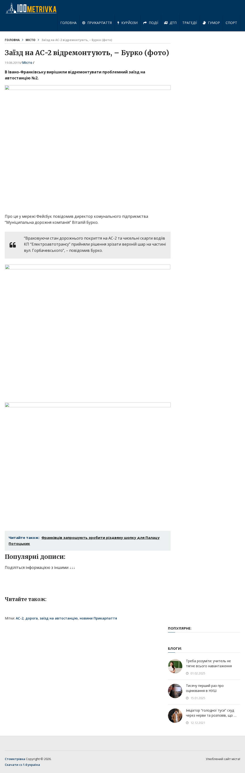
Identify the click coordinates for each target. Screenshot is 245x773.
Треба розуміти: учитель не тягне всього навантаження (209, 663)
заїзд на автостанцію (59, 618)
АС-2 (19, 618)
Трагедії (189, 22)
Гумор (213, 22)
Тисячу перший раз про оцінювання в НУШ (205, 688)
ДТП (173, 22)
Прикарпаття (99, 22)
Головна (68, 22)
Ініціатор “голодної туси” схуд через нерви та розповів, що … (211, 713)
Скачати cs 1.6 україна (22, 764)
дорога (31, 618)
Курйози (129, 22)
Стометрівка (15, 759)
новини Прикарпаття (98, 618)
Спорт (231, 22)
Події (153, 22)
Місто (30, 40)
